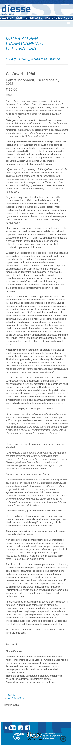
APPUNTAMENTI (17, 698)
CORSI (11, 695)
